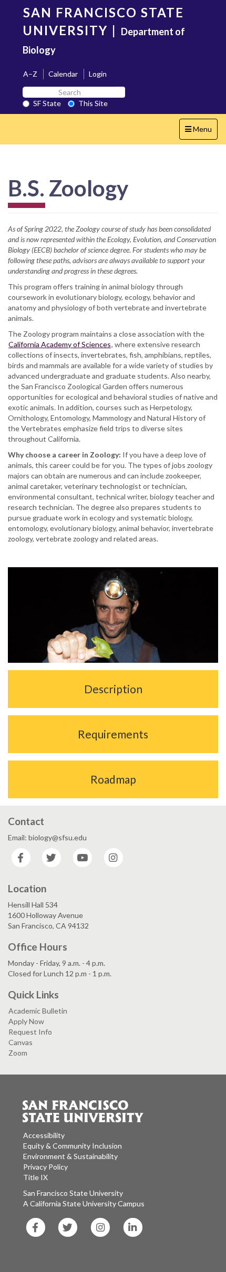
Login (98, 73)
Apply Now (26, 1021)
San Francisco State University (73, 1192)
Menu (201, 132)
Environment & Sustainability (70, 1156)
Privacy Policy (45, 1166)
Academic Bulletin (37, 1010)
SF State (47, 103)
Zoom (17, 1052)
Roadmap (113, 779)
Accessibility (44, 1135)
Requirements (113, 734)
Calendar (63, 73)
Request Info (30, 1031)
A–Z (30, 73)
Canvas (20, 1042)
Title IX (35, 1177)
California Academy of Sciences (59, 344)
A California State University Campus (84, 1203)
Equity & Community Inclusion (72, 1145)
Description (113, 688)
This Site (93, 103)
